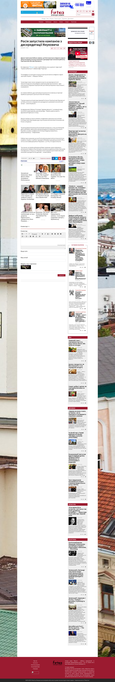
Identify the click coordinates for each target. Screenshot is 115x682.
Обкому (31, 67)
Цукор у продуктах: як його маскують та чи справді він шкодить (76, 365)
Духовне (70, 19)
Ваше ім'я (24, 251)
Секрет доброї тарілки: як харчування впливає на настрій (78, 387)
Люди (44, 19)
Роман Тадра (78, 270)
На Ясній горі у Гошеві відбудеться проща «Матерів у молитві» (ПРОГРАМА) (76, 435)
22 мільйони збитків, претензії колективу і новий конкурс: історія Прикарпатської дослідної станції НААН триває (77, 161)
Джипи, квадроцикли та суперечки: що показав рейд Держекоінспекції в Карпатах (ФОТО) (77, 77)
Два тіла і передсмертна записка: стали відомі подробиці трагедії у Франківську (58, 216)
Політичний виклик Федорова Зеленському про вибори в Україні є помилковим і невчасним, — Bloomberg (77, 546)
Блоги (55, 22)
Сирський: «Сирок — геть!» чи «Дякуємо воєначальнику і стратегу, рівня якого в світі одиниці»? (80, 317)
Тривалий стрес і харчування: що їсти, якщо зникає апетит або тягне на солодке (77, 342)
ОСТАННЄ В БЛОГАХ (78, 245)
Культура (57, 19)
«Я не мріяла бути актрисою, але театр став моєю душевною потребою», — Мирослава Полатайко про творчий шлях (77, 511)
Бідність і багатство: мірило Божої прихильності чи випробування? (80, 275)
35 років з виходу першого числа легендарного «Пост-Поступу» (80, 295)
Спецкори (35, 668)
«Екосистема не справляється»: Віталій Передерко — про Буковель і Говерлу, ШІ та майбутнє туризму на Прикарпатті (77, 106)
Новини (41, 22)
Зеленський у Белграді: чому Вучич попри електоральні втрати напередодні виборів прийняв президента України (77, 574)
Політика (73, 22)
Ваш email (24, 257)
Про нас (35, 661)
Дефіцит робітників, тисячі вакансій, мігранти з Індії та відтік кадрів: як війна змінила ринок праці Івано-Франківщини (78, 219)
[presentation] (22, 234)
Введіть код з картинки (28, 264)
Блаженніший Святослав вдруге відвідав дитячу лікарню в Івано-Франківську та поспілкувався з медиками (77, 458)
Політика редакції (35, 665)
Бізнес (61, 22)
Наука (52, 19)
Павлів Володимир (80, 290)
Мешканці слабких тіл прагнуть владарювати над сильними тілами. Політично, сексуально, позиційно (80, 255)
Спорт (67, 22)
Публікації (48, 22)
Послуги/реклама (35, 666)
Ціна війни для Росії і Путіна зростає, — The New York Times (76, 627)
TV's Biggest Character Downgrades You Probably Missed (58, 195)
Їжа (47, 19)
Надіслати (61, 275)
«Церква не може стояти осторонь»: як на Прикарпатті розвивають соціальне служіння (77, 413)
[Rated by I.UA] (35, 672)
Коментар (24, 231)
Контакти (35, 663)
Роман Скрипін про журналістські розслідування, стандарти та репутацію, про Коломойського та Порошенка (77, 63)
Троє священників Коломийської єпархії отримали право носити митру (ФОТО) (77, 482)
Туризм (64, 19)
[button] (23, 234)
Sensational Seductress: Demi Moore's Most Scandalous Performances (26, 176)
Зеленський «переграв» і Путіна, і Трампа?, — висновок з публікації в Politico (77, 600)
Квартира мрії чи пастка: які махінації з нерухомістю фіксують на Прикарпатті (77, 133)
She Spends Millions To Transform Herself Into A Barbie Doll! (42, 195)
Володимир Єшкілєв (80, 248)
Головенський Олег (80, 312)
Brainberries (28, 182)
